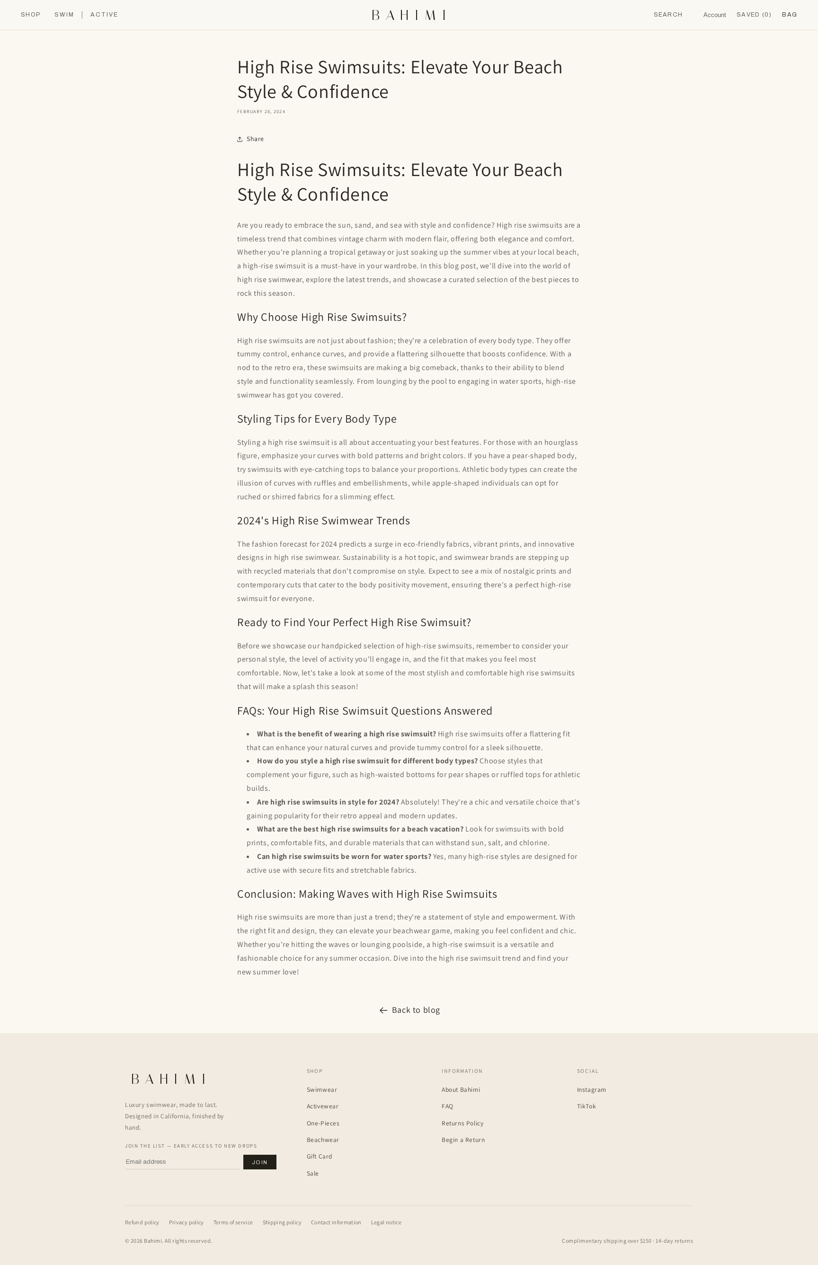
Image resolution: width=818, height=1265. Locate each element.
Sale (313, 1173)
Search (668, 14)
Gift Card (319, 1156)
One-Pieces (323, 1123)
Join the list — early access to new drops (191, 1145)
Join (260, 1162)
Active (104, 15)
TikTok (586, 1106)
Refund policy (142, 1222)
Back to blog (416, 1009)
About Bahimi (461, 1089)
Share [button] (255, 138)
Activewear (323, 1106)
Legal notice (386, 1222)
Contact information (336, 1222)
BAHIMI (412, 15)
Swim (64, 15)
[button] (789, 14)
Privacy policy (186, 1222)
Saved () (754, 14)
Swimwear (322, 1089)
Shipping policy (282, 1222)
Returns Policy (462, 1123)
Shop (30, 15)
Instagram (591, 1089)
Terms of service (233, 1222)
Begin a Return (463, 1139)
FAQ (447, 1106)
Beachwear (323, 1139)
